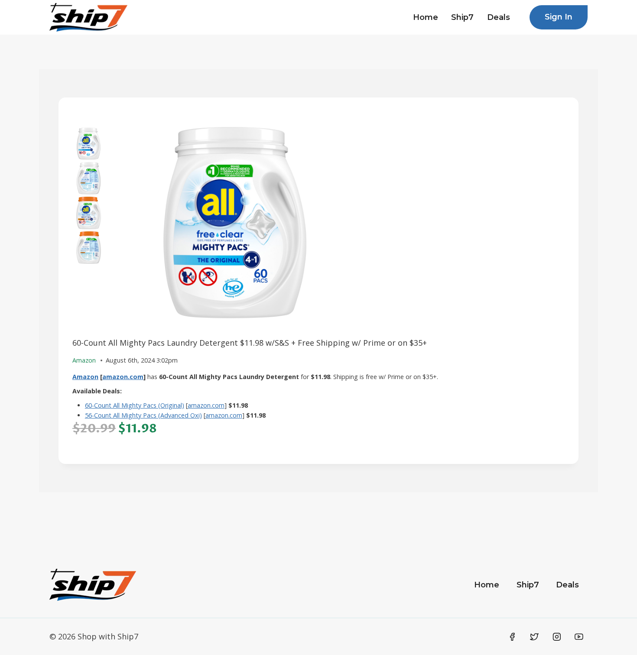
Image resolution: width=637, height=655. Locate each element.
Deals (498, 17)
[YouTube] (579, 636)
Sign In (558, 17)
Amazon (85, 377)
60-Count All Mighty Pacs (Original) (134, 405)
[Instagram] (557, 636)
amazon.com (122, 377)
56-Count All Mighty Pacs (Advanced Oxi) (143, 415)
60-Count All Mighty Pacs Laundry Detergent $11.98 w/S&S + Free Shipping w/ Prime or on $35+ (249, 342)
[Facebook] (512, 636)
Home (425, 17)
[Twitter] (534, 636)
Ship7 (462, 17)
